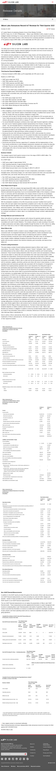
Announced (5, 127)
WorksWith (11, 122)
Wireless (13, 766)
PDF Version (51, 29)
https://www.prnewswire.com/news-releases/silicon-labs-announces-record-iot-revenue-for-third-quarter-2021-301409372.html (27, 726)
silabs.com (4, 242)
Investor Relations (19, 222)
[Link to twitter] (13, 759)
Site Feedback (46, 755)
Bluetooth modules (35, 766)
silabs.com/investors (8, 224)
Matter (28, 138)
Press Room (46, 749)
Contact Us (32, 752)
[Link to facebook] (2, 759)
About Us (32, 744)
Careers (32, 747)
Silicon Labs (30, 34)
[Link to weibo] (27, 759)
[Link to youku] (24, 759)
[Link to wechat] (20, 759)
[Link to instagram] (9, 759)
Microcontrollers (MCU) (23, 766)
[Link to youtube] (17, 759)
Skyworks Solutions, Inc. (17, 65)
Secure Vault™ (49, 146)
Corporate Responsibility (46, 743)
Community (32, 749)
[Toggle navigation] (52, 19)
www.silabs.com (5, 222)
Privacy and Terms (47, 752)
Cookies (32, 755)
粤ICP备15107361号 (51, 762)
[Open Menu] (52, 2)
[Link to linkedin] (6, 759)
